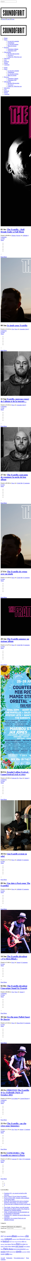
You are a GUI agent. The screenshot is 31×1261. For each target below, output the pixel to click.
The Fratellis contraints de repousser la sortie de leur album (14, 477)
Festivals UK (15, 778)
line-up (13, 1244)
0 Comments (26, 483)
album (14, 1236)
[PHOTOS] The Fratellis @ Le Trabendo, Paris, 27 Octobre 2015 (15, 1092)
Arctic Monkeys (21, 1236)
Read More (4, 257)
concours (14, 1239)
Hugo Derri (20, 1023)
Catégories (3, 1226)
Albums (13, 235)
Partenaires (9, 1258)
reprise (27, 1249)
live (18, 1243)
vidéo (7, 1254)
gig (23, 1241)
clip (27, 1235)
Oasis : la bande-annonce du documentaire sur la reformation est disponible (16, 1212)
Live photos (14, 1098)
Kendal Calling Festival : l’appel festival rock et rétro (15, 773)
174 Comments (26, 1159)
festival (6, 1241)
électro (11, 1254)
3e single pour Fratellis (17, 325)
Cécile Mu (19, 483)
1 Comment (27, 1129)
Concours (14, 1159)
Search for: (4, 1228)
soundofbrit (24, 1251)
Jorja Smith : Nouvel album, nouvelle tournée (16, 1207)
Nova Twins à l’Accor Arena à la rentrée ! (15, 1196)
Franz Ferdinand (18, 1241)
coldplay (2, 1239)
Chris (20, 1159)
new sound (19, 1246)
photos (11, 1249)
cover (17, 1239)
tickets (28, 1251)
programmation (21, 1249)
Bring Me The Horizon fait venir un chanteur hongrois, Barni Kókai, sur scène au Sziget (16, 1201)
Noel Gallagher (27, 1246)
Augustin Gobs (24, 329)
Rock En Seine (12, 1251)
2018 (5, 1236)
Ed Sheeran (28, 1239)
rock (7, 1252)
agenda (9, 1236)
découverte (22, 1239)
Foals (10, 1241)
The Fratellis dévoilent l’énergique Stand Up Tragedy (14, 987)
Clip (12, 329)
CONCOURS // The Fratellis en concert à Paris (13, 1154)
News (16, 329)
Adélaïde (25, 235)
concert (8, 1238)
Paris (5, 1248)
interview (2, 1244)
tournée (3, 1254)
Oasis (2, 1249)
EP (1, 1241)
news (13, 1246)
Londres (6, 1246)
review (3, 1252)
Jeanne (26, 778)
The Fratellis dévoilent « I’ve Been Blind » (14, 957)
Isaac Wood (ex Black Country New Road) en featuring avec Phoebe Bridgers (16, 1209)
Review (18, 235)
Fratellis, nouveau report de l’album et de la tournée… (15, 400)
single (19, 1251)
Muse (9, 1246)
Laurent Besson (24, 1098)
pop (15, 1249)
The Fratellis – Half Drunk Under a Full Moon (12, 230)
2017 (2, 1236)
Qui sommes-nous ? (19, 1258)
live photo (22, 1244)
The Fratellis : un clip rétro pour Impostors (13, 1124)
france (13, 1241)
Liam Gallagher (8, 1244)
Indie (25, 1241)
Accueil (3, 1258)
